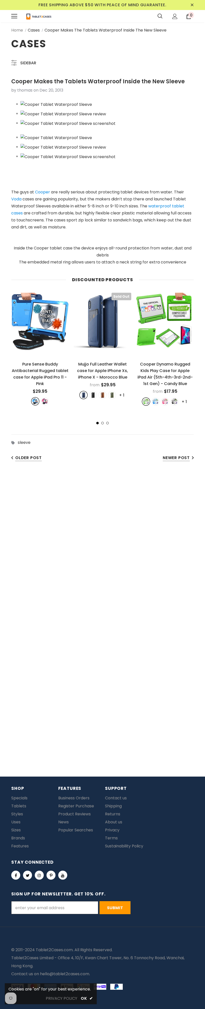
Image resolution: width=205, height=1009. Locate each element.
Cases (34, 30)
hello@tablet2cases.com (64, 974)
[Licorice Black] (174, 401)
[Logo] (38, 16)
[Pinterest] (51, 875)
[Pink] (44, 401)
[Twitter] (27, 875)
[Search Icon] (160, 16)
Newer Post (176, 458)
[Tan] (102, 395)
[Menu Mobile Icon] (14, 16)
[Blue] (35, 401)
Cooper (42, 192)
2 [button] (102, 423)
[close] (192, 5)
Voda (16, 199)
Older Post (28, 458)
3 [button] (107, 423)
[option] (40, 349)
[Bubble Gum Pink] (165, 401)
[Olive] (112, 395)
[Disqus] (102, 544)
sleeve (24, 442)
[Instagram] (39, 875)
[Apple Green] (146, 401)
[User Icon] (175, 16)
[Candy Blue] (155, 401)
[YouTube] (62, 875)
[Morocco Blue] (83, 395)
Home (17, 30)
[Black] (93, 395)
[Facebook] (15, 875)
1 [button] (97, 423)
